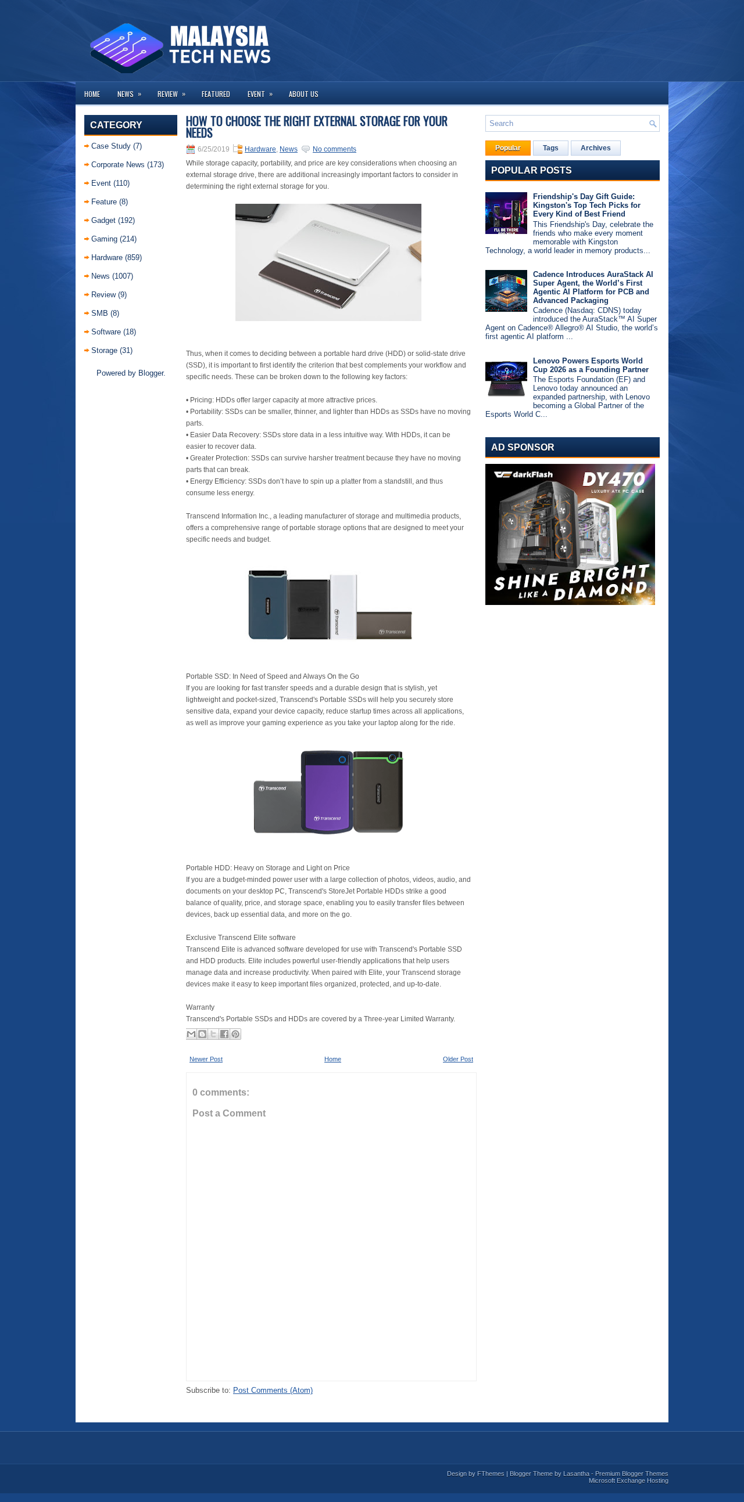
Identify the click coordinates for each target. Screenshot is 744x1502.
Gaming (104, 239)
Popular (508, 148)
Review (171, 93)
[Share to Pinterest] (235, 1034)
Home (92, 94)
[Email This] (191, 1034)
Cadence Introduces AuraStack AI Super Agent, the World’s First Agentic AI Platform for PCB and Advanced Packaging (593, 287)
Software (106, 331)
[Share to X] (213, 1034)
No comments (334, 149)
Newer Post (206, 1059)
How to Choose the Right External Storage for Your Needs (317, 126)
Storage (104, 350)
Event (260, 93)
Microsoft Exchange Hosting (628, 1480)
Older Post (458, 1059)
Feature (104, 201)
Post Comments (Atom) (273, 1390)
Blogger (150, 373)
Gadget (103, 220)
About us (304, 94)
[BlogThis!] (202, 1034)
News (129, 93)
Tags (551, 148)
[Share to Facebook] (224, 1034)
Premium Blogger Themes (631, 1473)
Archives (596, 148)
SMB (99, 313)
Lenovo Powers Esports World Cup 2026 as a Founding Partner (591, 365)
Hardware (107, 257)
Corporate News (118, 164)
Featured (216, 94)
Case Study (111, 146)
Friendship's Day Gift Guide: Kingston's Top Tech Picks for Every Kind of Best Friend (587, 205)
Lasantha (576, 1473)
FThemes (491, 1473)
